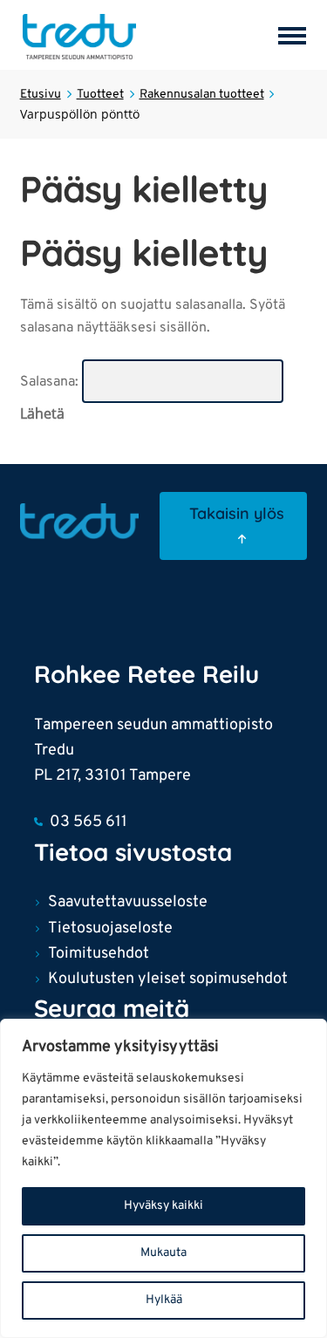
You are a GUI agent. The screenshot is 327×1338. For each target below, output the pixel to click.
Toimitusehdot (98, 954)
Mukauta (163, 1253)
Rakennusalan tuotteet (202, 94)
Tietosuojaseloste (110, 928)
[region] (163, 1178)
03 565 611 (88, 822)
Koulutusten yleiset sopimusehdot (168, 979)
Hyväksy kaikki (163, 1205)
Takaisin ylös (236, 513)
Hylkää (164, 1300)
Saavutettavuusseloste (128, 902)
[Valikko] (295, 35)
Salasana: (51, 382)
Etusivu (40, 94)
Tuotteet (100, 94)
